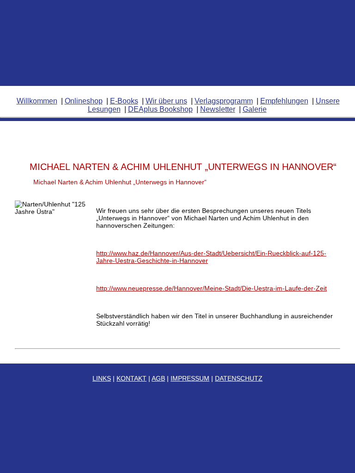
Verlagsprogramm (224, 101)
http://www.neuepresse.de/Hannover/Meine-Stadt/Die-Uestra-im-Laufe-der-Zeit (211, 288)
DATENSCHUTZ (239, 378)
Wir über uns (166, 101)
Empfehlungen (284, 101)
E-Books (124, 101)
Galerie (255, 109)
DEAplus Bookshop (160, 109)
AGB (158, 378)
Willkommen (37, 101)
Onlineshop (84, 101)
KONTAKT (131, 378)
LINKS (101, 378)
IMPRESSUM (190, 378)
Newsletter (217, 109)
